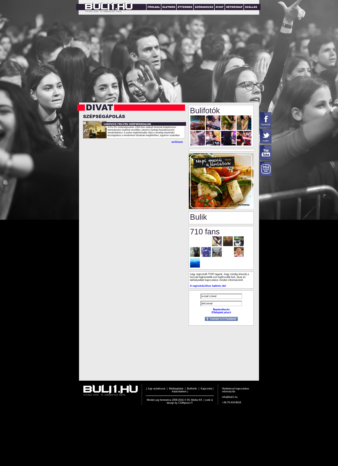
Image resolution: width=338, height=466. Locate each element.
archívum (177, 141)
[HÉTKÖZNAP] (234, 7)
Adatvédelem (179, 391)
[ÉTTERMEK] (184, 7)
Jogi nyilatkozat (156, 388)
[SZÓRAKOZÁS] (203, 7)
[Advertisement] (117, 438)
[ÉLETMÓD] (168, 7)
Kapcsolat (206, 388)
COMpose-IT (185, 402)
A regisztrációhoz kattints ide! (208, 285)
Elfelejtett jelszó (221, 312)
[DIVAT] (219, 7)
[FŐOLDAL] (153, 7)
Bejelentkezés (221, 309)
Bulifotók (192, 388)
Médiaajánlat (176, 388)
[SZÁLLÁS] (251, 7)
